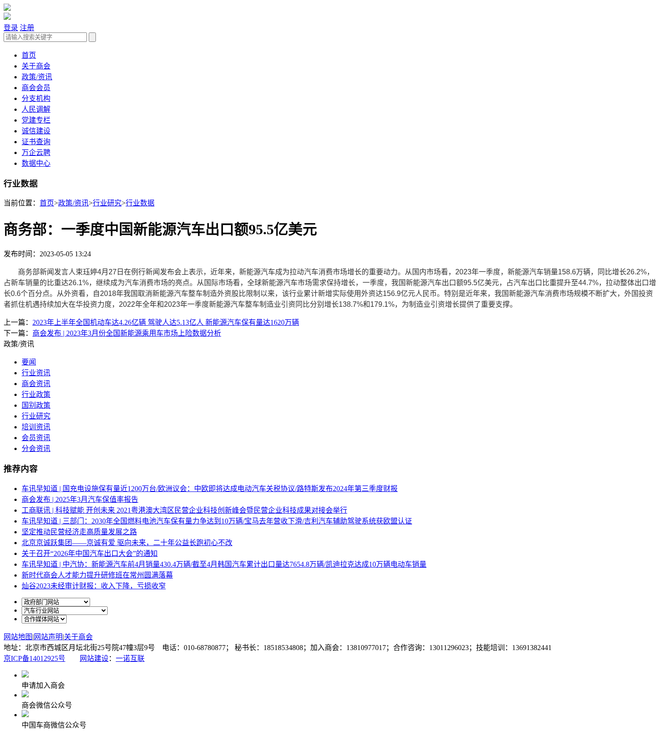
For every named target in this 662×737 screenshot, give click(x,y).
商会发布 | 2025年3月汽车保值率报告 (80, 499)
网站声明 (48, 637)
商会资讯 (36, 383)
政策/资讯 (37, 77)
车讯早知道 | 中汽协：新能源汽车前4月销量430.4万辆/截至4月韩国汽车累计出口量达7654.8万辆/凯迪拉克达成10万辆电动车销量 (224, 564)
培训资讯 (36, 427)
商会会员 (36, 87)
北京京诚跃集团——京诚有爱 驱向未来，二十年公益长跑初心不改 (127, 542)
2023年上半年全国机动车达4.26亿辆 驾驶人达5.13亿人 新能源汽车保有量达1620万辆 (165, 322)
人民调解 (36, 109)
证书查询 (36, 142)
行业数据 (140, 203)
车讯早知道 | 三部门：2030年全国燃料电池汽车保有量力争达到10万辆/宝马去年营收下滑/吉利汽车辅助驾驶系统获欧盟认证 (217, 521)
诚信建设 (36, 131)
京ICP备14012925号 (34, 658)
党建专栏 (36, 120)
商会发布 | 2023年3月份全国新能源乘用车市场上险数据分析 (126, 333)
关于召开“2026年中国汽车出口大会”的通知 (90, 553)
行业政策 (36, 394)
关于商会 (36, 66)
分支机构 (36, 98)
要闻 (29, 362)
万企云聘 (36, 152)
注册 (27, 28)
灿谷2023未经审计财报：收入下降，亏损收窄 (94, 586)
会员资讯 (36, 437)
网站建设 (94, 658)
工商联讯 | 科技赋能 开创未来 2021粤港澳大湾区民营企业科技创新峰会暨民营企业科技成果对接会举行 (184, 510)
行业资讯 (36, 373)
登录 (11, 28)
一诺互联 (130, 658)
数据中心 (36, 163)
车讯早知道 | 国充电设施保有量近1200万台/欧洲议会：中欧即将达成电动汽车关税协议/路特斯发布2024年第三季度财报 (210, 488)
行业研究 (107, 203)
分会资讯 (36, 448)
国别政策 (36, 405)
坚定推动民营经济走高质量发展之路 (79, 532)
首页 (29, 55)
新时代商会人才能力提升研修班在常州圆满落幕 (97, 575)
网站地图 (18, 637)
